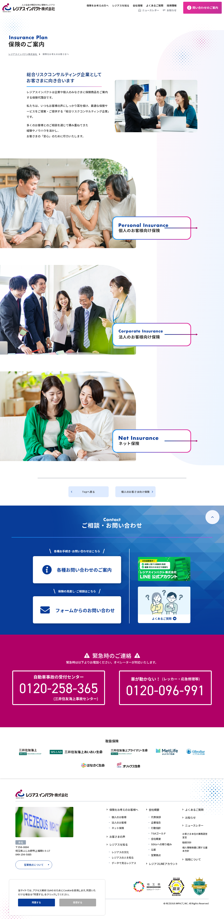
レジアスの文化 (120, 852)
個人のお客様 (119, 817)
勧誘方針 (186, 842)
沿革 (153, 849)
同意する (36, 902)
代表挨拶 (156, 817)
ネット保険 (118, 828)
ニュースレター (150, 10)
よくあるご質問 (154, 5)
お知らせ (172, 10)
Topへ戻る (88, 491)
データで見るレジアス (124, 863)
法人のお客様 (119, 822)
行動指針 (156, 828)
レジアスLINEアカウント (163, 864)
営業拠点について (34, 864)
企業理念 (156, 822)
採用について (193, 859)
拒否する (77, 902)
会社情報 (138, 5)
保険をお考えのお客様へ (123, 809)
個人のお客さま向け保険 (135, 491)
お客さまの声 (117, 836)
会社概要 (154, 809)
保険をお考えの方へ (98, 5)
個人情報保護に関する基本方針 (194, 849)
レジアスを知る (120, 5)
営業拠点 (156, 855)
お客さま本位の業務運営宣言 (194, 835)
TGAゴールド (158, 833)
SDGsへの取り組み (161, 844)
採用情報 (172, 5)
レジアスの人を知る (123, 857)
